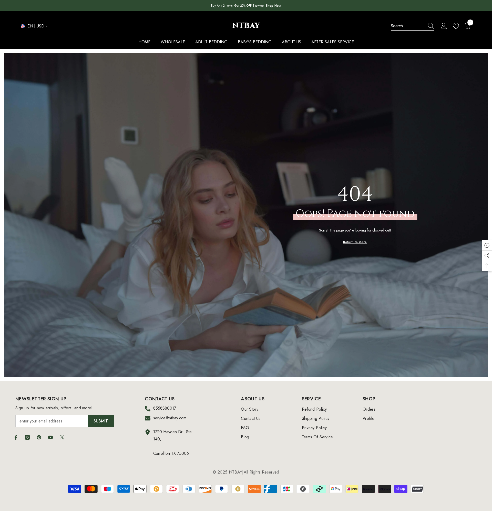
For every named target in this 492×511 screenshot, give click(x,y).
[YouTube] (50, 437)
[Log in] (444, 26)
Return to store (355, 241)
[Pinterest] (39, 437)
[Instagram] (27, 437)
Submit (101, 421)
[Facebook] (16, 437)
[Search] (412, 26)
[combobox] (408, 26)
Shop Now (273, 5)
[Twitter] (62, 437)
